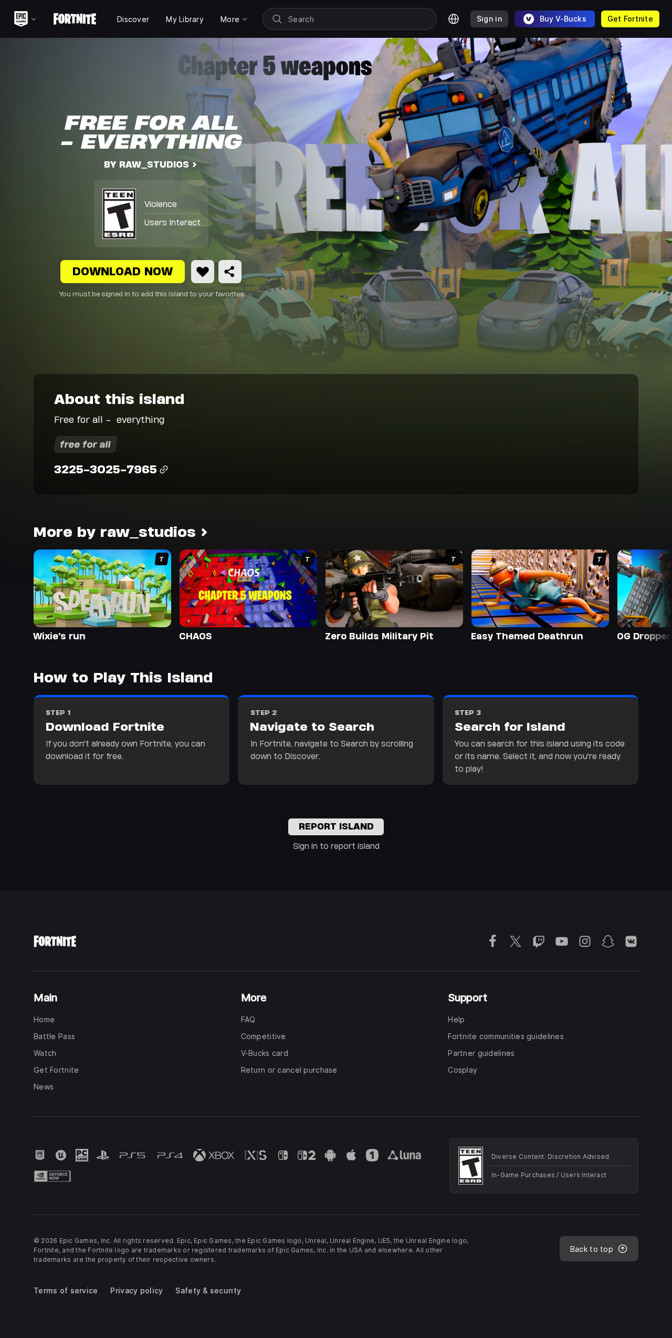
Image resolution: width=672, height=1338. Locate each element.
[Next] (643, 594)
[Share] (230, 271)
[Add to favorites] (202, 271)
